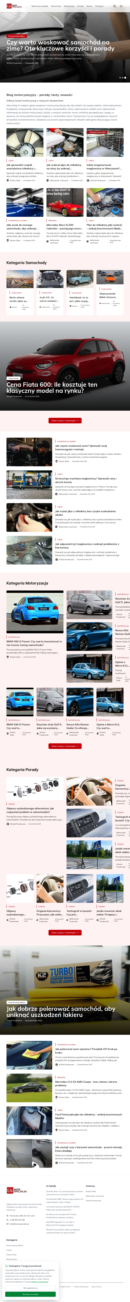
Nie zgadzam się (30, 1288)
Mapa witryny (96, 1287)
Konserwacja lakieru (17, 36)
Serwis (89, 6)
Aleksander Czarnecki (95, 1196)
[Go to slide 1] (120, 77)
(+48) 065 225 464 (17, 1220)
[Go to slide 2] (122, 77)
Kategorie (11, 1239)
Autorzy (90, 1185)
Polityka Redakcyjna (81, 1287)
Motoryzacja (69, 6)
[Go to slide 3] (125, 78)
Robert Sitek (91, 1191)
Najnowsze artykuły (40, 6)
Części (11, 161)
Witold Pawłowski (14, 63)
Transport (99, 6)
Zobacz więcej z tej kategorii (64, 420)
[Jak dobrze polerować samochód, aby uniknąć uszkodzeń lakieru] (65, 990)
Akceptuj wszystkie (30, 1294)
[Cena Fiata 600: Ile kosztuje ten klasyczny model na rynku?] (65, 366)
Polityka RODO (65, 1287)
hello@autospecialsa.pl (19, 1224)
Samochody (56, 6)
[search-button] (114, 6)
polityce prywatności (39, 1282)
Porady (80, 6)
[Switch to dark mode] (121, 6)
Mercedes (52, 221)
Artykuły (51, 1185)
